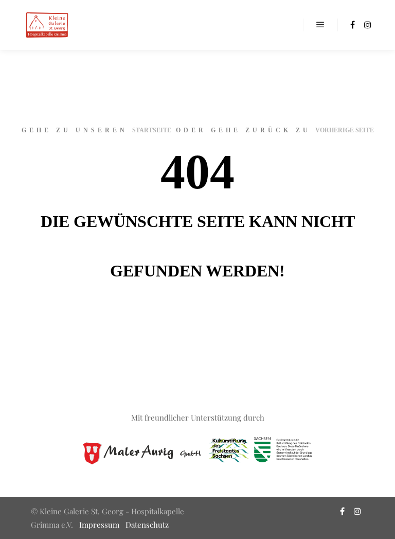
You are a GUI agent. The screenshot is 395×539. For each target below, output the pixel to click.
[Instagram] (367, 24)
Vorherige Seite (344, 130)
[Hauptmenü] (320, 24)
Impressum (99, 524)
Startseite (151, 130)
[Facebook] (352, 24)
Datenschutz (147, 524)
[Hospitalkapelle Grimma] (46, 25)
